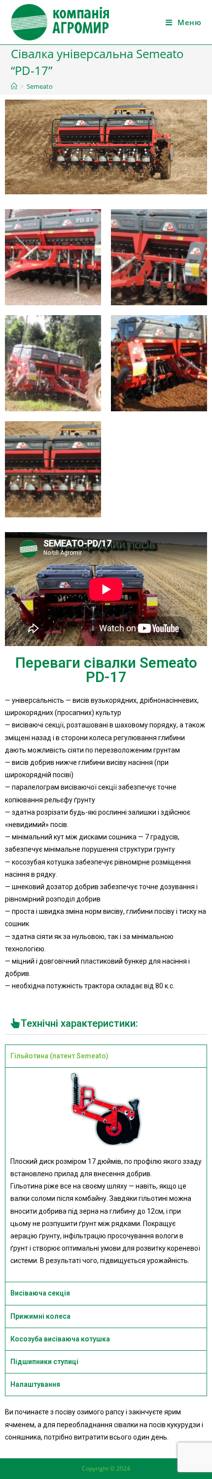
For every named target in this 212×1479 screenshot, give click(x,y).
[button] (106, 1023)
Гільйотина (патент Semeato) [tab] (59, 1056)
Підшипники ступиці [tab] (44, 1362)
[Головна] (14, 86)
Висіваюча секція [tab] (40, 1293)
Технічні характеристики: (79, 1023)
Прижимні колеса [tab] (40, 1316)
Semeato (40, 86)
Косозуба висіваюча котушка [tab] (60, 1339)
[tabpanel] (106, 1174)
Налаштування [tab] (35, 1384)
